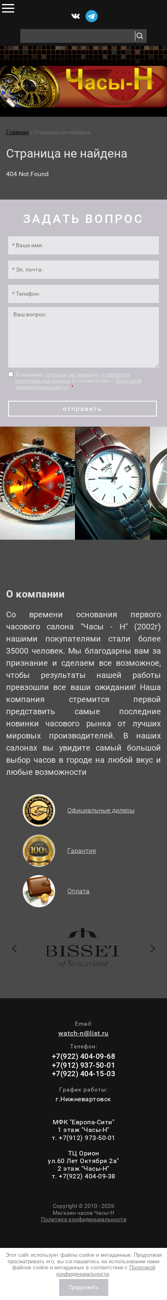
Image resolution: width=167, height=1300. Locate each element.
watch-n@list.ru (83, 1033)
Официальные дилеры (101, 810)
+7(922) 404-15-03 (84, 1073)
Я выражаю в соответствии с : (78, 381)
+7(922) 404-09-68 (84, 1056)
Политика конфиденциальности (83, 1219)
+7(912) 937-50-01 (84, 1065)
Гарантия (81, 850)
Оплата (78, 891)
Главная (17, 132)
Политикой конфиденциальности (105, 1270)
